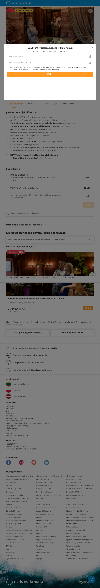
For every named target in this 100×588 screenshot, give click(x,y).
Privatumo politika (31, 69)
